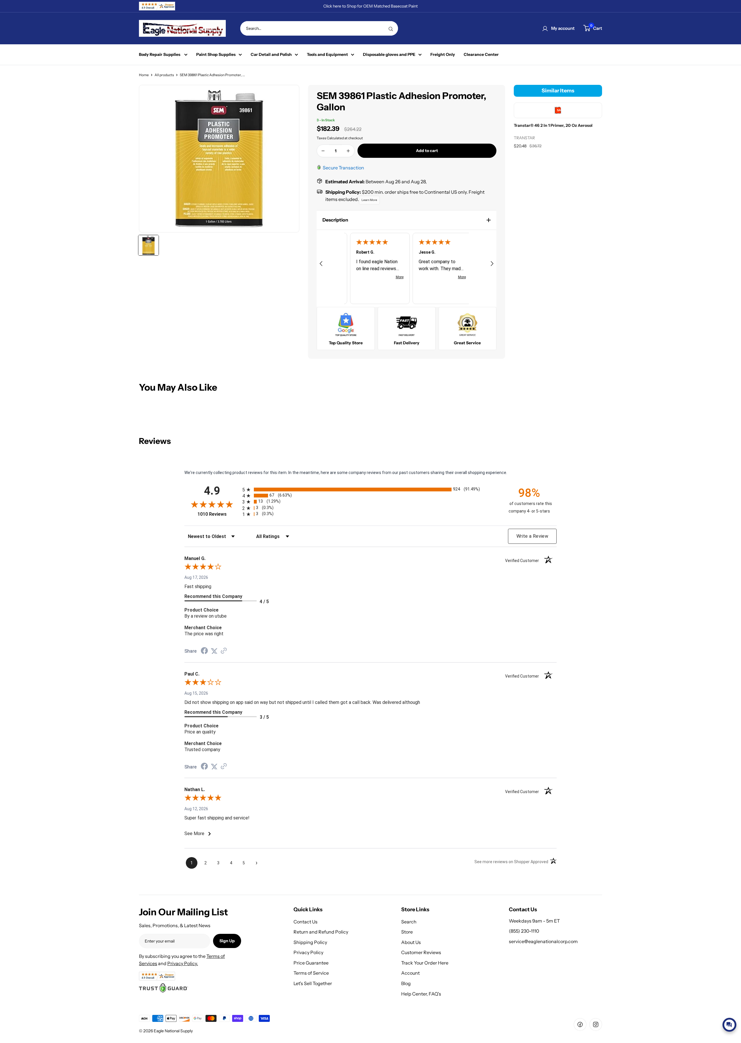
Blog (406, 983)
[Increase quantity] (348, 151)
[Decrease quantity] (323, 151)
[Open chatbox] (729, 1025)
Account (410, 973)
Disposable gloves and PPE (389, 54)
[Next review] (492, 264)
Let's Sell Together (313, 983)
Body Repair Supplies (160, 54)
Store (407, 932)
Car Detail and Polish (271, 54)
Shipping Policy (310, 942)
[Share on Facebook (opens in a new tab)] (204, 651)
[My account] (545, 28)
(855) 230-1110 (524, 931)
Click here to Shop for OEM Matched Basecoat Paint (370, 6)
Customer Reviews (421, 952)
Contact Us (306, 922)
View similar (684, 1011)
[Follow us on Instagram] (595, 1024)
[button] (406, 220)
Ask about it (716, 1011)
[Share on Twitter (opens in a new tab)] (214, 651)
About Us (411, 942)
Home (144, 75)
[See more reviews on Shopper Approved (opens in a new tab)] (224, 651)
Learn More (369, 200)
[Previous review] (321, 264)
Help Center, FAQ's (421, 994)
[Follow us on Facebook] (580, 1024)
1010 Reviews (218, 514)
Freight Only (442, 54)
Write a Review (532, 536)
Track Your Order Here (424, 963)
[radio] (370, 489)
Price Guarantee (311, 963)
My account (563, 28)
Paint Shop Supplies (216, 54)
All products (164, 75)
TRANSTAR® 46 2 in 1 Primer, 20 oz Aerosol (707, 988)
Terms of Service (311, 973)
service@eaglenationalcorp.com (543, 941)
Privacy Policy (308, 952)
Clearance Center (481, 54)
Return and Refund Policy (321, 932)
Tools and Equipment (327, 54)
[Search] (391, 28)
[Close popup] (731, 967)
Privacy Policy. (182, 963)
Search (409, 922)
